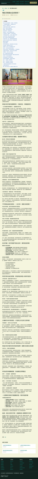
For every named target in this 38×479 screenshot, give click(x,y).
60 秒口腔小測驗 (33, 2)
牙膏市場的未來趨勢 (23, 450)
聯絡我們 (21, 469)
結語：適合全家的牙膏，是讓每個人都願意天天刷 (10, 66)
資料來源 (21, 464)
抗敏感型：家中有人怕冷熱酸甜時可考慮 (9, 46)
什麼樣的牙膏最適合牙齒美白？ (25, 445)
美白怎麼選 (17, 3)
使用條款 (30, 464)
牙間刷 (11, 464)
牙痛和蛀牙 (2, 467)
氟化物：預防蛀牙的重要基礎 (7, 28)
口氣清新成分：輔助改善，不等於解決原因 (9, 33)
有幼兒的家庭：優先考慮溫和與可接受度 (9, 36)
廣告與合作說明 (22, 467)
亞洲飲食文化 (27, 3)
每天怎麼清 (22, 1)
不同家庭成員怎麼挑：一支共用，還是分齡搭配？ (10, 34)
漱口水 (11, 467)
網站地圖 (30, 467)
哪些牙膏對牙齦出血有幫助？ (8, 450)
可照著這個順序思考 (6, 65)
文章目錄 (5, 21)
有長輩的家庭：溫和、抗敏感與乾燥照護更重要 (10, 38)
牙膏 (8, 8)
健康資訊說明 (31, 466)
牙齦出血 (2, 464)
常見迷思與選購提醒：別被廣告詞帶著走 (9, 58)
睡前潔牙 (11, 469)
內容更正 (21, 466)
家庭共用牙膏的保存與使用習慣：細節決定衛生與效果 (11, 54)
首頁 (3, 8)
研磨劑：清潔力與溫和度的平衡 (7, 29)
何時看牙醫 (2, 469)
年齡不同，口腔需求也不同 (7, 25)
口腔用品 (5, 8)
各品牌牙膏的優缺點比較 (7, 445)
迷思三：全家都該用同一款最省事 (8, 62)
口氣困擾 (13, 1)
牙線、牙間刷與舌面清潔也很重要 (8, 53)
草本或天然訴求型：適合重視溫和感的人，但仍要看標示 (11, 49)
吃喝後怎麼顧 (27, 1)
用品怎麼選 (22, 3)
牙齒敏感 (2, 466)
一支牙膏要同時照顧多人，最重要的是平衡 (9, 24)
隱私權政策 (31, 461)
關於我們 (21, 461)
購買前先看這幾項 (5, 41)
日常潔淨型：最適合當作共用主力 (8, 45)
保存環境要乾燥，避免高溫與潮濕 (8, 57)
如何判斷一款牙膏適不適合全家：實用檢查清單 (10, 40)
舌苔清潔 (11, 466)
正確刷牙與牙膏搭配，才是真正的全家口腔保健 (10, 50)
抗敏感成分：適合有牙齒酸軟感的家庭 (8, 32)
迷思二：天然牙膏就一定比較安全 (8, 61)
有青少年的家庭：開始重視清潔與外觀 (8, 37)
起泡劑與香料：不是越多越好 (7, 30)
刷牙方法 (11, 461)
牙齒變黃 (17, 1)
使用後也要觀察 (5, 42)
